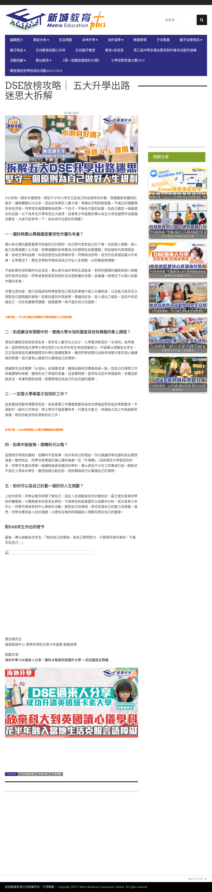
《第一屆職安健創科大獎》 (81, 60)
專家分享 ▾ (41, 40)
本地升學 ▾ (90, 40)
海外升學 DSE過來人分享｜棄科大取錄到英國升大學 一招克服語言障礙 (56, 660)
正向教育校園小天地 (50, 50)
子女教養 (163, 40)
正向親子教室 (85, 50)
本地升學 (43, 774)
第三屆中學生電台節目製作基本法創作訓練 (165, 50)
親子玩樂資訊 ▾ (191, 40)
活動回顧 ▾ (18, 60)
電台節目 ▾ (43, 60)
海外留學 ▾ (115, 40)
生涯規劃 (65, 40)
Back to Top (195, 878)
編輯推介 (16, 40)
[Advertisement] (71, 836)
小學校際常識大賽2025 (128, 60)
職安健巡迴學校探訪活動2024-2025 (36, 71)
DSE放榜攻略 (27, 774)
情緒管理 (140, 40)
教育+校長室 (114, 50)
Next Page (71, 759)
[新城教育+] (55, 20)
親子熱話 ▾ (18, 50)
